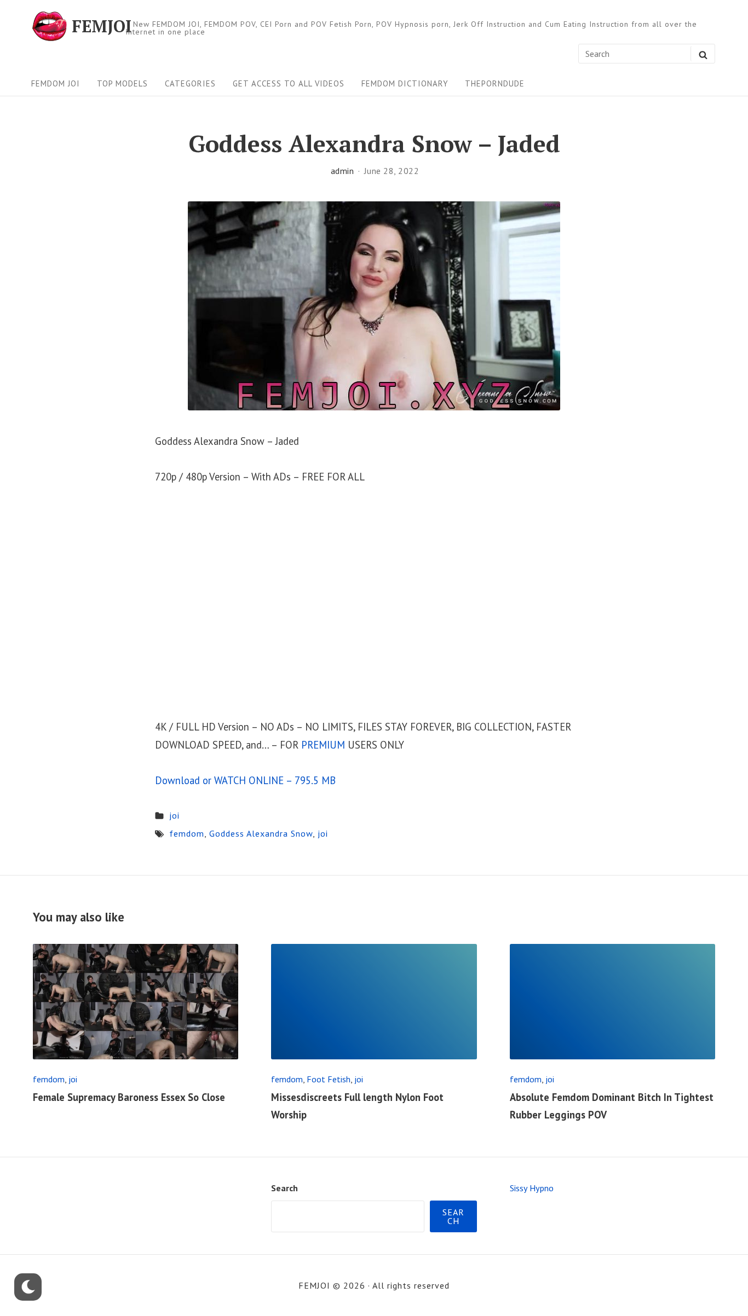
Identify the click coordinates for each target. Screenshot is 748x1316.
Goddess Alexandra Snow (261, 833)
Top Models (122, 83)
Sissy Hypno (532, 1187)
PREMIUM (323, 744)
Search (284, 1187)
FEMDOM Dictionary (404, 83)
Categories (190, 83)
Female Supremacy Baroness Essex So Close (129, 1097)
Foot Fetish (328, 1079)
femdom (186, 833)
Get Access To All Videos (288, 83)
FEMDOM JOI (55, 83)
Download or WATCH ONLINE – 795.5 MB (245, 780)
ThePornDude (495, 83)
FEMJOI (101, 26)
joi (174, 815)
